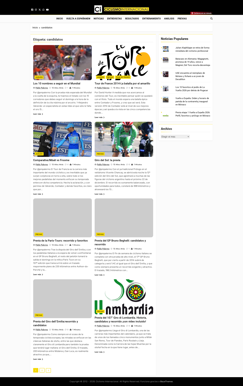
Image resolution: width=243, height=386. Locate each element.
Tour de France (123, 77)
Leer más (37, 113)
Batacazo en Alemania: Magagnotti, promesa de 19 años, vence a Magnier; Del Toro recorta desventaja (193, 62)
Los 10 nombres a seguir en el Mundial (56, 83)
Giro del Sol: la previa (107, 160)
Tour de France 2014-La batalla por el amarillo (122, 83)
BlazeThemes (166, 381)
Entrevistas (114, 18)
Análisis (169, 18)
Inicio (59, 18)
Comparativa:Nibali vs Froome (51, 160)
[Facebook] (32, 10)
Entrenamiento (151, 18)
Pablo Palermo (42, 87)
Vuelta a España (78, 18)
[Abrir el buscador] (211, 18)
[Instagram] (36, 10)
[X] (40, 10)
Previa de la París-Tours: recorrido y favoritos (60, 240)
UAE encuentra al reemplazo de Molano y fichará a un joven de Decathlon (190, 76)
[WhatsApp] (43, 10)
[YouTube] (47, 10)
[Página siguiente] (48, 370)
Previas (182, 18)
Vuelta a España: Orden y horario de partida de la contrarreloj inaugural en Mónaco (192, 101)
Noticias (99, 18)
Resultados (132, 18)
